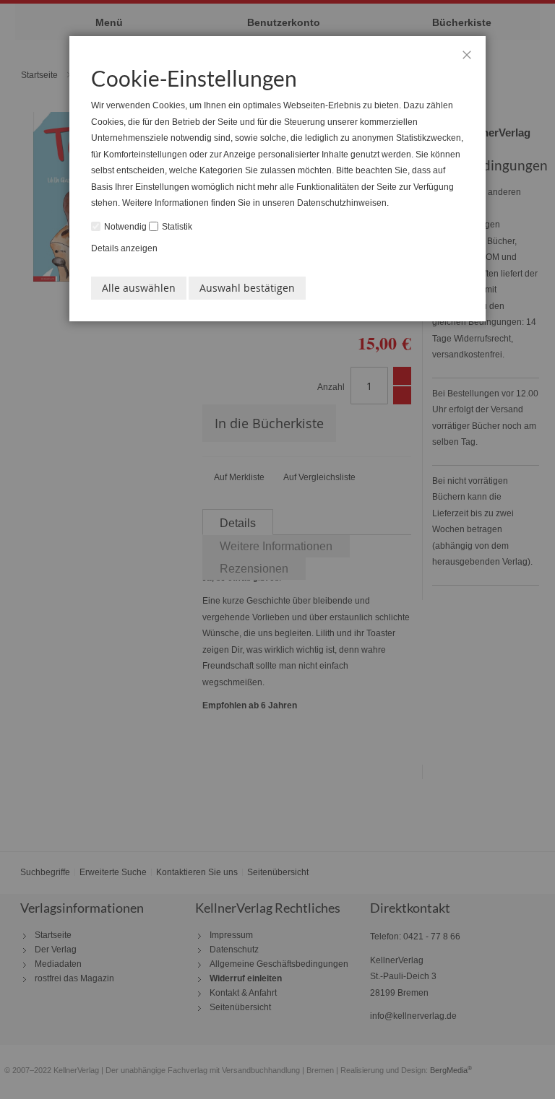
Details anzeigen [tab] (124, 248)
